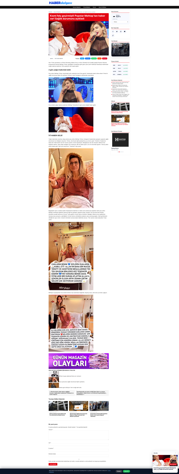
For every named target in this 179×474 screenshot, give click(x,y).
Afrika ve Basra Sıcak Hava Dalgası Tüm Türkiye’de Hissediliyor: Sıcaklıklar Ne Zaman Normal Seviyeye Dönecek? (120, 95)
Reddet (119, 471)
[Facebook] (113, 31)
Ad (50, 442)
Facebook (88, 58)
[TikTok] (113, 35)
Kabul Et (126, 471)
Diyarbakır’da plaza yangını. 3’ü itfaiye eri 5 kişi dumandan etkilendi (120, 92)
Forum (94, 7)
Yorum (51, 429)
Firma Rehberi (86, 7)
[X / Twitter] (116, 31)
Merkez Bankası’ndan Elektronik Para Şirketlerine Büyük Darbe (120, 83)
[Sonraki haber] (127, 45)
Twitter (82, 58)
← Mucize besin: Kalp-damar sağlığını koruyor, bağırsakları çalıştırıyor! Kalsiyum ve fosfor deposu (61, 393)
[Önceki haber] (124, 45)
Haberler (50, 11)
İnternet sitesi (52, 454)
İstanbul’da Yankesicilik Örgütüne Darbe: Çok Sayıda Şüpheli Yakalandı (120, 89)
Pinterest (104, 58)
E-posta (51, 448)
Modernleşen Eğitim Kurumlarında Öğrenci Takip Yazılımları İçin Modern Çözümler (120, 86)
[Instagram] (120, 31)
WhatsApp (94, 58)
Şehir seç (115, 19)
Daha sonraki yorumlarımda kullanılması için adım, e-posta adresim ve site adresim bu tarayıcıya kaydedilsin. (77, 461)
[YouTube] (124, 31)
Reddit (99, 58)
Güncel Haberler (77, 7)
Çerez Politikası (102, 7)
